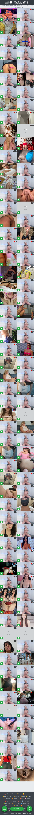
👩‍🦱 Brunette (7, 798)
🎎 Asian (6, 794)
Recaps (19, 813)
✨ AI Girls (16, 805)
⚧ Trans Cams (16, 803)
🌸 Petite (27, 798)
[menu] (4, 809)
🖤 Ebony (12, 794)
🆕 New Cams (25, 801)
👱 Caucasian (26, 794)
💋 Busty (7, 801)
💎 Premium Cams (25, 803)
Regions (12, 813)
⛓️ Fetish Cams (9, 805)
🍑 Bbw (22, 798)
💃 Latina (19, 794)
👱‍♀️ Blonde (28, 796)
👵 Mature (16, 796)
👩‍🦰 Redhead (15, 798)
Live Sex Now (17, 809)
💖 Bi (19, 801)
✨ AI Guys (7, 808)
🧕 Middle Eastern (7, 796)
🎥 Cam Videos (25, 808)
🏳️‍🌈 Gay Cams (7, 803)
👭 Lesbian (14, 801)
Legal (30, 813)
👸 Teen (22, 796)
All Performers (25, 813)
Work (16, 813)
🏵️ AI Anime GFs (25, 805)
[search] (29, 809)
